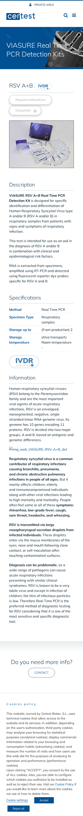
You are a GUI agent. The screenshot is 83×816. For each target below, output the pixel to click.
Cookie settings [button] (17, 800)
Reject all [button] (18, 808)
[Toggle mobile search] (66, 15)
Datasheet (23, 110)
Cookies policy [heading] (21, 704)
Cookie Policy (64, 784)
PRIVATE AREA (44, 4)
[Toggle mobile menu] (74, 15)
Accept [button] (44, 800)
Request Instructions (30, 100)
